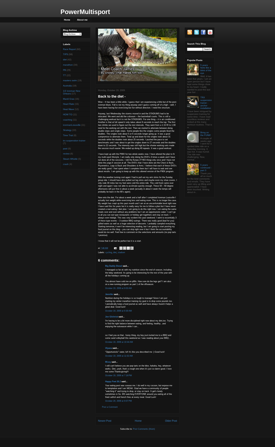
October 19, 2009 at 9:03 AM (118, 288)
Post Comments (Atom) (144, 429)
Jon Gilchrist (111, 317)
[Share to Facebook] (132, 248)
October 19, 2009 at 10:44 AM (119, 342)
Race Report (69, 49)
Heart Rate (68, 104)
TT (64, 75)
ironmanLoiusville (72, 125)
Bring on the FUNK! (205, 133)
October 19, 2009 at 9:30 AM (118, 311)
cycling (108, 252)
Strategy (67, 130)
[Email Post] (115, 248)
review (66, 153)
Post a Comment (110, 407)
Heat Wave (68, 109)
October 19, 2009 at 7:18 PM (118, 375)
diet (114, 252)
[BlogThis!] (124, 248)
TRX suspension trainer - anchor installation (206, 102)
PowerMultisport (85, 11)
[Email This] (121, 248)
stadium (121, 252)
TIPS (65, 54)
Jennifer (109, 294)
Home (67, 19)
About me (82, 19)
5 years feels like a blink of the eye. (205, 69)
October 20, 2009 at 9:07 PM (118, 401)
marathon (68, 65)
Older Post (171, 420)
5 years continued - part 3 (206, 168)
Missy (108, 362)
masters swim (70, 80)
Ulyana (108, 348)
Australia (67, 85)
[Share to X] (128, 248)
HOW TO (67, 114)
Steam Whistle (70, 159)
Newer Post (104, 420)
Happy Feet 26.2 (113, 381)
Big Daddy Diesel (113, 266)
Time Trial (68, 135)
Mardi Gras (68, 99)
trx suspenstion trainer (74, 140)
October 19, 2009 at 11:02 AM (119, 356)
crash (66, 164)
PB (64, 70)
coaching (67, 119)
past (65, 148)
